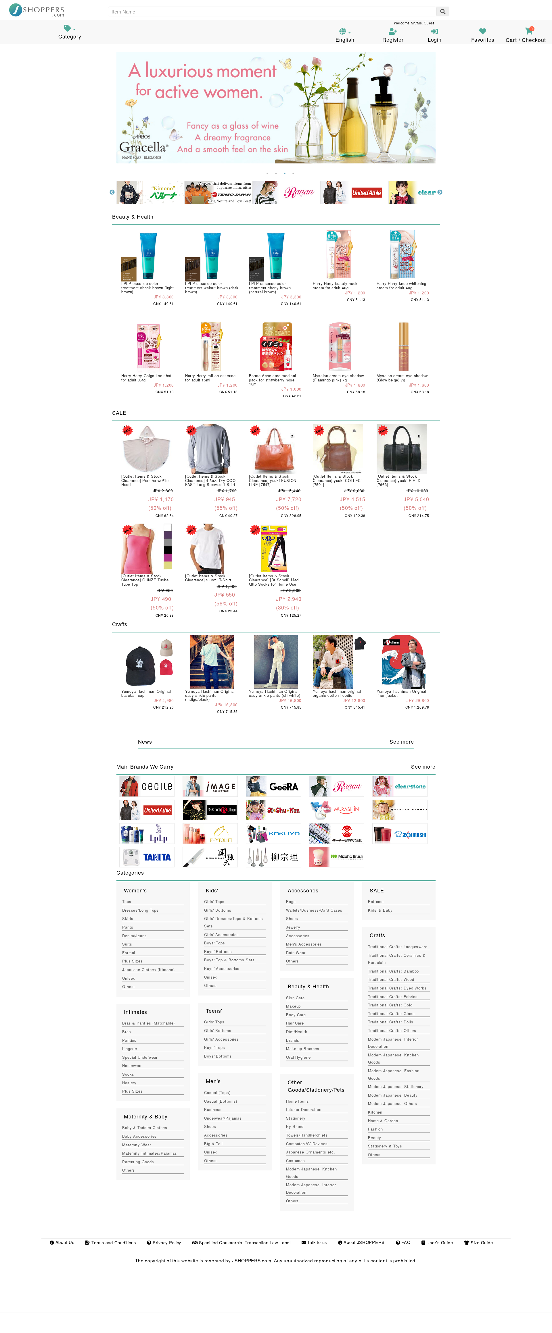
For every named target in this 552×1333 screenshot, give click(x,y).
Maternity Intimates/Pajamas (149, 1153)
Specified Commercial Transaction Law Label (244, 1242)
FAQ (405, 1242)
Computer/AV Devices (307, 1143)
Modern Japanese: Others (392, 1103)
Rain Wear (296, 952)
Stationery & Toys (385, 1146)
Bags (291, 901)
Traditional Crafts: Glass (391, 1013)
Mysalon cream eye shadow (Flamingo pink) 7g (338, 377)
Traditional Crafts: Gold (390, 1005)
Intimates (135, 1011)
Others (128, 986)
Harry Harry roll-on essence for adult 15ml (210, 377)
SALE (377, 890)
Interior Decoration (303, 1109)
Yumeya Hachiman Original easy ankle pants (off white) (274, 693)
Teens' (214, 1010)
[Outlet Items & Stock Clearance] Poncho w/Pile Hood (145, 480)
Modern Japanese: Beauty (393, 1095)
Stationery (296, 1118)
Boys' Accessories (221, 968)
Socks (128, 1074)
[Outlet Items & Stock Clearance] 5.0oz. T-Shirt (208, 577)
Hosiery (129, 1082)
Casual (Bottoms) (220, 1101)
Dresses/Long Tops (140, 910)
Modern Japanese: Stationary (396, 1086)
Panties (129, 1040)
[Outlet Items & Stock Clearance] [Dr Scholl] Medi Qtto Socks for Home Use (274, 580)
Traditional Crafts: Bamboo (393, 971)
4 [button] (293, 173)
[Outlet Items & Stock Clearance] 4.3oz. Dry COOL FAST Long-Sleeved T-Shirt (211, 480)
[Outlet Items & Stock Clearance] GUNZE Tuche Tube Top (144, 580)
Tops (126, 901)
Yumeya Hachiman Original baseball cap (146, 693)
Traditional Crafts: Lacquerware (398, 946)
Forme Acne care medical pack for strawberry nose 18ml (272, 380)
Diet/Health (296, 1031)
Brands (292, 1040)
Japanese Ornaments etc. (310, 1152)
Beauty (374, 1137)
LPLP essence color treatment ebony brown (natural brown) (270, 287)
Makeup (293, 1006)
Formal (128, 952)
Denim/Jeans (134, 935)
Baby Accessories (139, 1136)
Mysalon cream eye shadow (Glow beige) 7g (402, 377)
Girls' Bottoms (217, 910)
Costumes (295, 1160)
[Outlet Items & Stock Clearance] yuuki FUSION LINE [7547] (272, 480)
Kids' (212, 890)
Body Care (296, 1014)
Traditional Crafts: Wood (391, 979)
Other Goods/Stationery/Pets (316, 1085)
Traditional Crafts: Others (392, 1030)
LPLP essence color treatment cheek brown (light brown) (147, 287)
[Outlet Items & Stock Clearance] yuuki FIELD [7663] (398, 480)
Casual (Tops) (217, 1092)
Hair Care (295, 1023)
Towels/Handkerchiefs (307, 1135)
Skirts (127, 918)
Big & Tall (213, 1143)
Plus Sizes (132, 961)
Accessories (216, 1135)
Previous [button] (112, 192)
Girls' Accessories (221, 934)
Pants (127, 927)
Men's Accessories (304, 944)
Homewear (132, 1065)
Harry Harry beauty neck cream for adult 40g (335, 285)
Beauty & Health (308, 986)
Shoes (210, 1126)
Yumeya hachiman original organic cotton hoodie (337, 693)
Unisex (128, 978)
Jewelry (293, 927)
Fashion (375, 1129)
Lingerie (129, 1048)
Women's (135, 890)
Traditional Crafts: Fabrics (393, 996)
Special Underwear (140, 1057)
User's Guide (439, 1242)
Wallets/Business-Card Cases (314, 910)
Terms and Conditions (113, 1242)
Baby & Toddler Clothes (144, 1127)
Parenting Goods (138, 1161)
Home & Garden (383, 1120)
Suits (127, 944)
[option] (276, 107)
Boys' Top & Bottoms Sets (229, 959)
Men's (213, 1081)
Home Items (297, 1101)
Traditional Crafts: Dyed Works (397, 988)
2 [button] (276, 173)
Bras (126, 1031)
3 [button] (285, 173)
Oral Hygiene (298, 1057)
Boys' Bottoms (218, 951)
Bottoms (376, 901)
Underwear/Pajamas (223, 1118)
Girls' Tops (214, 901)
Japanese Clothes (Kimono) (148, 969)
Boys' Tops (214, 943)
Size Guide (481, 1242)
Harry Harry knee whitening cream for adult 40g (401, 285)
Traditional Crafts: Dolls (390, 1022)
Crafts (377, 935)
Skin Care (295, 997)
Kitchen (375, 1112)
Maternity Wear (136, 1144)
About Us (64, 1242)
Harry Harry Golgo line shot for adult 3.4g (146, 377)
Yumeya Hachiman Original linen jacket (401, 693)
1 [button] (267, 173)
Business (213, 1109)
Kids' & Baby (380, 910)
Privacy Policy (166, 1242)
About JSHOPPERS (363, 1242)
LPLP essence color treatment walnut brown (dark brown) (211, 287)
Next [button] (440, 192)
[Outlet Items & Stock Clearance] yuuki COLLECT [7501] (338, 480)
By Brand (295, 1126)
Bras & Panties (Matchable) (148, 1023)
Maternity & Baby (145, 1116)
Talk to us (316, 1242)
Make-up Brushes (302, 1048)
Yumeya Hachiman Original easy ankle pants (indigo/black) (210, 695)
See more (402, 741)
